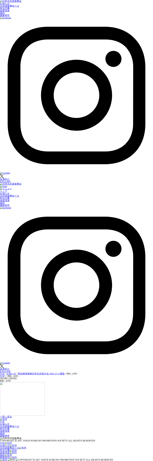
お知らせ (5, 3)
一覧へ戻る (6, 416)
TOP (2, 421)
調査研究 (5, 15)
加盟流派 (5, 10)
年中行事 (5, 8)
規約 (2, 13)
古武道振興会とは (9, 6)
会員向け (5, 179)
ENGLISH (5, 181)
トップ (3, 191)
